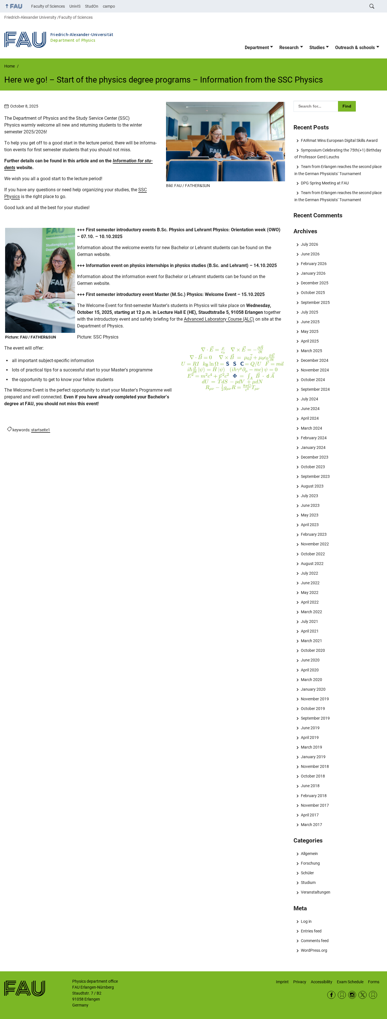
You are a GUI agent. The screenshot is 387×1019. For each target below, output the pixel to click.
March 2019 (311, 747)
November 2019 (315, 699)
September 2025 (315, 302)
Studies (317, 47)
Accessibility (321, 982)
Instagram (352, 995)
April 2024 (309, 418)
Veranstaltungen (315, 892)
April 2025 (309, 341)
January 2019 (313, 757)
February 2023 (313, 534)
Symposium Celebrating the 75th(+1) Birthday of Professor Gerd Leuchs (337, 153)
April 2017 (309, 815)
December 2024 (314, 360)
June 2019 (310, 728)
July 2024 (309, 399)
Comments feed (314, 940)
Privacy (299, 982)
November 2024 (315, 370)
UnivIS (74, 6)
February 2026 (313, 263)
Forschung (310, 863)
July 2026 (309, 244)
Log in (306, 921)
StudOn (91, 6)
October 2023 (313, 467)
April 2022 (309, 602)
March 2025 (311, 350)
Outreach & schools (355, 47)
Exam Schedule (350, 982)
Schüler (307, 873)
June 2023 (310, 505)
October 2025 (313, 292)
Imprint (282, 982)
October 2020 (313, 650)
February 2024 (313, 438)
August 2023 (312, 486)
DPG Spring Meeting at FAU (324, 183)
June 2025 (310, 322)
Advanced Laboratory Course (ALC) (219, 319)
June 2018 (310, 785)
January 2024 (313, 447)
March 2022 (311, 612)
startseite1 (40, 430)
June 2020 (310, 660)
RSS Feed (342, 995)
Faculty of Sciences (48, 6)
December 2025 (314, 283)
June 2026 (310, 254)
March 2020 (311, 679)
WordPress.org (314, 950)
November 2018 (315, 766)
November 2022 (315, 544)
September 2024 (315, 389)
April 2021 (309, 631)
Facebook (331, 995)
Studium (308, 882)
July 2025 (309, 312)
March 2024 (311, 428)
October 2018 (313, 776)
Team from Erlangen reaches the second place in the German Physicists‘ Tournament (337, 170)
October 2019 (313, 708)
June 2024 (310, 408)
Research (289, 47)
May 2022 (309, 592)
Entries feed (311, 931)
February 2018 (313, 795)
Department (257, 47)
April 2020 (309, 670)
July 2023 (309, 495)
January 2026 (313, 273)
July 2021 (309, 621)
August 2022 (312, 563)
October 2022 (313, 554)
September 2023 (315, 476)
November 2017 (315, 805)
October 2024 (313, 379)
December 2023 (314, 457)
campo (109, 6)
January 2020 (313, 689)
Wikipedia (373, 995)
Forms (373, 982)
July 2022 (309, 573)
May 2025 (309, 331)
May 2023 (309, 515)
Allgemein (309, 853)
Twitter (362, 995)
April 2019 (309, 737)
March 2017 (311, 824)
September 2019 (315, 718)
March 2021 (311, 640)
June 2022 (310, 583)
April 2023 (309, 524)
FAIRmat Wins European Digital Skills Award (339, 140)
